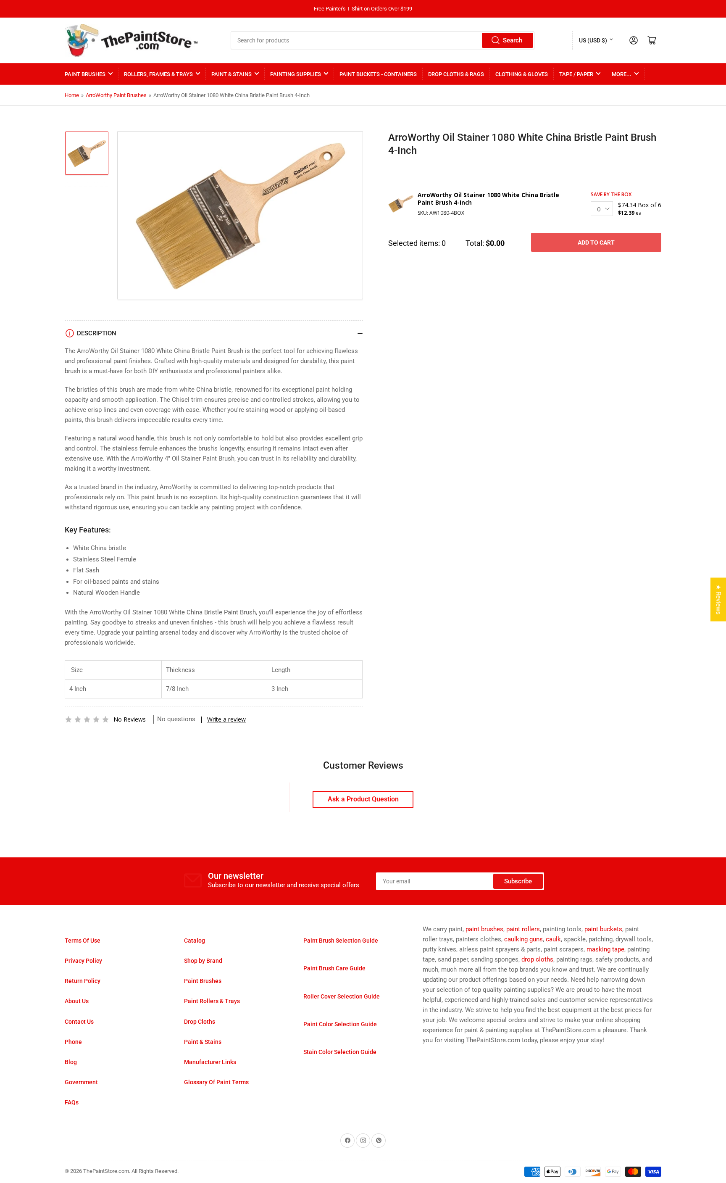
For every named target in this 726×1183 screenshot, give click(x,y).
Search (512, 40)
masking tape (605, 949)
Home (72, 95)
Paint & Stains (231, 74)
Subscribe (518, 881)
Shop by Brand (203, 960)
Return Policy (82, 980)
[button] (87, 719)
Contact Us (79, 1021)
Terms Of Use (82, 940)
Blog (71, 1062)
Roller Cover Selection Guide (341, 996)
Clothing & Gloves (521, 74)
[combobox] (383, 40)
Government (81, 1082)
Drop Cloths (199, 1021)
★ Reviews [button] (718, 599)
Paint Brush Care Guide (334, 968)
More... (621, 74)
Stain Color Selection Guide (339, 1052)
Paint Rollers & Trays (212, 1001)
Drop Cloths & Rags (456, 74)
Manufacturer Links (210, 1062)
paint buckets (603, 929)
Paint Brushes (85, 74)
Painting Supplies (295, 74)
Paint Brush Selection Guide (340, 940)
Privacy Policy (83, 960)
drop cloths (537, 959)
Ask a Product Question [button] (363, 799)
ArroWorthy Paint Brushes (116, 95)
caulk (553, 939)
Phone (73, 1041)
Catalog (194, 940)
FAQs (72, 1102)
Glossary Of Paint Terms (216, 1082)
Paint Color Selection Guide (340, 1024)
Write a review (226, 719)
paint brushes (484, 929)
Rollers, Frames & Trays (158, 74)
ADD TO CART (596, 242)
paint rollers (523, 929)
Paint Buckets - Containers (378, 74)
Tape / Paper (576, 74)
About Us (77, 1001)
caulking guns (523, 939)
